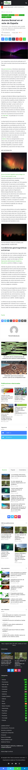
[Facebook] (2, 321)
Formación (3, 735)
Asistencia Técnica (5, 741)
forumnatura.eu (7, 32)
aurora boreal (7, 69)
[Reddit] (17, 321)
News (3, 701)
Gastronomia (5, 708)
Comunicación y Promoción (7, 728)
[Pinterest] (14, 321)
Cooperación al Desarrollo (7, 732)
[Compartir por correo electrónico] (22, 321)
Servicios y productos (6, 730)
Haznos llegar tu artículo (7, 751)
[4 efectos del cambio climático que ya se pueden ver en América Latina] (5, 600)
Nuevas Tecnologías (6, 737)
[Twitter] (5, 321)
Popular (13, 470)
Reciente (4, 470)
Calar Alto (5, 115)
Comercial (4, 691)
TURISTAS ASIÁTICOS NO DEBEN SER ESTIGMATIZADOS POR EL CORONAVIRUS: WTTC (21, 410)
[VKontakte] (19, 321)
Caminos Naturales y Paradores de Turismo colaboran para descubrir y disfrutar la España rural (18, 498)
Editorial (4, 698)
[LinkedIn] (8, 321)
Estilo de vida (9, 12)
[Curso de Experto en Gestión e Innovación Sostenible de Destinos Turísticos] (5, 574)
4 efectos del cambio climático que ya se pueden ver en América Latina (18, 600)
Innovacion (4, 689)
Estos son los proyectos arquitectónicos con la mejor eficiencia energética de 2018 (7, 416)
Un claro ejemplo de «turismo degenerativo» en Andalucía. (18, 483)
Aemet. (4, 139)
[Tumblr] (11, 321)
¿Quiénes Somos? (5, 725)
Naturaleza (21, 15)
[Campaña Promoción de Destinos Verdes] (5, 582)
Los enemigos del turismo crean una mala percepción (18, 475)
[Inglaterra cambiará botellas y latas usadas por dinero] (21, 391)
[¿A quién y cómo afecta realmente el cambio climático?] (5, 587)
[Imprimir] (25, 321)
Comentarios (22, 470)
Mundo (16, 15)
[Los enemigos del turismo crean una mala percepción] (6, 477)
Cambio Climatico (6, 696)
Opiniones (9, 17)
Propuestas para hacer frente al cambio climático (18, 594)
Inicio (3, 12)
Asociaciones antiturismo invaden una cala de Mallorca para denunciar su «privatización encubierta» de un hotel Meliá (18, 507)
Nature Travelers (6, 706)
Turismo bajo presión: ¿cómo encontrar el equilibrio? (17, 490)
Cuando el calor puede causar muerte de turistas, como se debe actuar (7, 397)
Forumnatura (11, 15)
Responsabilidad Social (6, 739)
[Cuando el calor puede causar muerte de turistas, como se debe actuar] (7, 390)
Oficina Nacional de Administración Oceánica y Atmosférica (12, 261)
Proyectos (4, 715)
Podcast (4, 720)
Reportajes (4, 710)
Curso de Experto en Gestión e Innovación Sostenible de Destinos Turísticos (18, 574)
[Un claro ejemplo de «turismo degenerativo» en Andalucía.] (6, 483)
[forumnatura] (7, 3)
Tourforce (4, 713)
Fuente (3, 315)
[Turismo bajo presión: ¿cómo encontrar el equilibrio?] (6, 490)
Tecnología (4, 718)
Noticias (3, 17)
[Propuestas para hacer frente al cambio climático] (5, 595)
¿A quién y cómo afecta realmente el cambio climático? (17, 587)
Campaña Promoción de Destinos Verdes (17, 580)
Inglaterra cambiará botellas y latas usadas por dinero (20, 398)
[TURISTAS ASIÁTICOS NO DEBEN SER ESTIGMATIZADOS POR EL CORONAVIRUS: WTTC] (21, 405)
